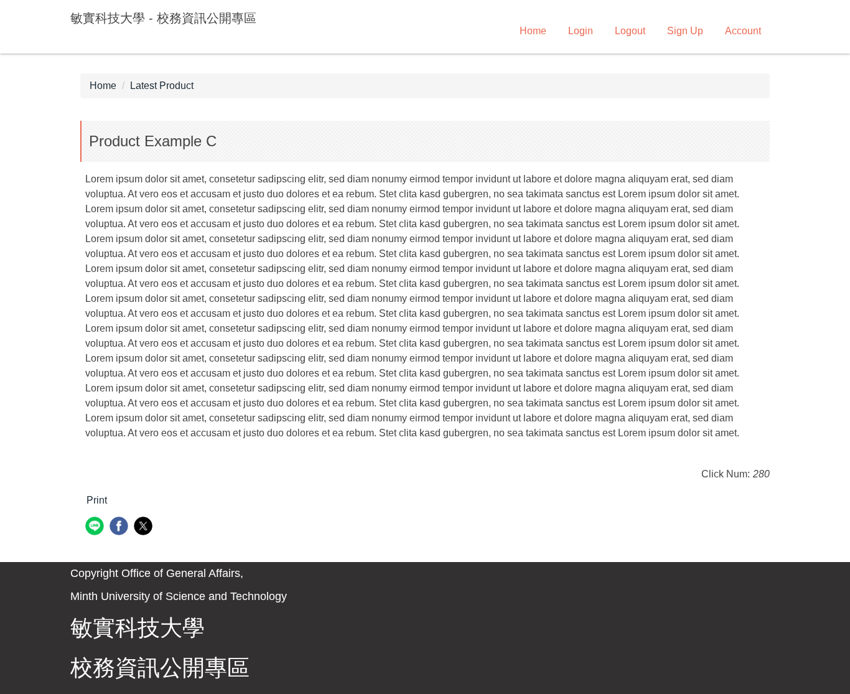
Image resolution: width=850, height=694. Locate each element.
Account (743, 31)
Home (533, 31)
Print (96, 500)
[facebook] (120, 527)
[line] (96, 527)
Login (580, 31)
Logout (630, 31)
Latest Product (162, 85)
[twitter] (145, 527)
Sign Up (685, 31)
